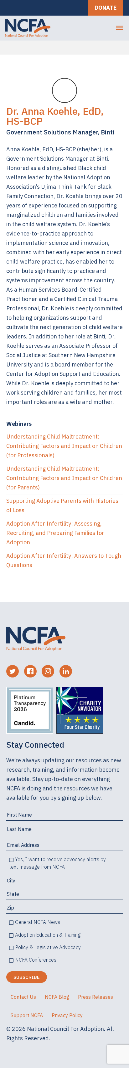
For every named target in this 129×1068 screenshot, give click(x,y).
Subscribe (26, 977)
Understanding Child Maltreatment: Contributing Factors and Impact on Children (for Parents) (64, 478)
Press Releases (95, 997)
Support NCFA (27, 1015)
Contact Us (23, 997)
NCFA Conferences (35, 960)
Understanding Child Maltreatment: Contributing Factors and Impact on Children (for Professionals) (64, 446)
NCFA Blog (57, 997)
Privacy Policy (67, 1015)
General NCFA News (37, 922)
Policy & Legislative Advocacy (48, 947)
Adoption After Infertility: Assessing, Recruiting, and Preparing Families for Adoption (55, 533)
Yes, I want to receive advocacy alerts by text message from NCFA (57, 863)
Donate (105, 7)
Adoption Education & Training (47, 935)
